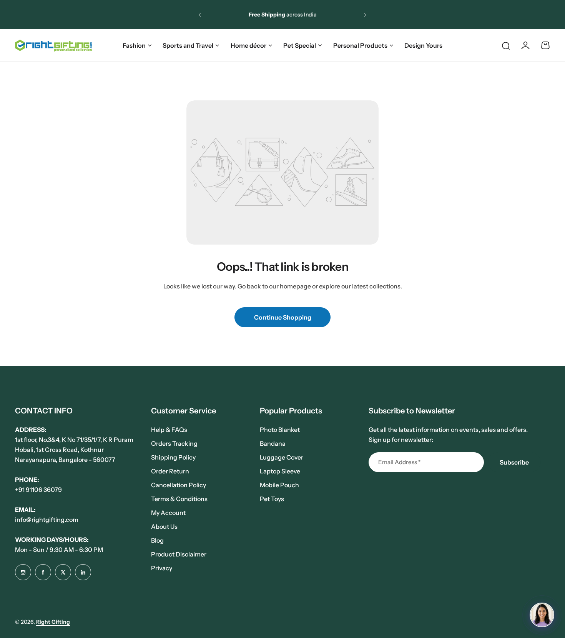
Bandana (273, 443)
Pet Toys (272, 499)
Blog (157, 540)
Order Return (170, 471)
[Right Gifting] (53, 46)
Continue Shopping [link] (282, 317)
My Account (168, 512)
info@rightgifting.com (46, 519)
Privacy (161, 568)
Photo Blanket (280, 429)
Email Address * (399, 462)
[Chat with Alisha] (542, 615)
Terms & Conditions (179, 499)
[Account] (525, 45)
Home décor (248, 45)
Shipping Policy (173, 457)
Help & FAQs (169, 429)
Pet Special (299, 45)
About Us (164, 526)
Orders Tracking (174, 443)
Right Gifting (53, 621)
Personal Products (360, 45)
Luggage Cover (281, 457)
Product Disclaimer (178, 554)
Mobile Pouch (279, 485)
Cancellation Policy (178, 485)
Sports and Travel (188, 45)
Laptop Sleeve (280, 471)
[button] (200, 14)
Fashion (134, 45)
